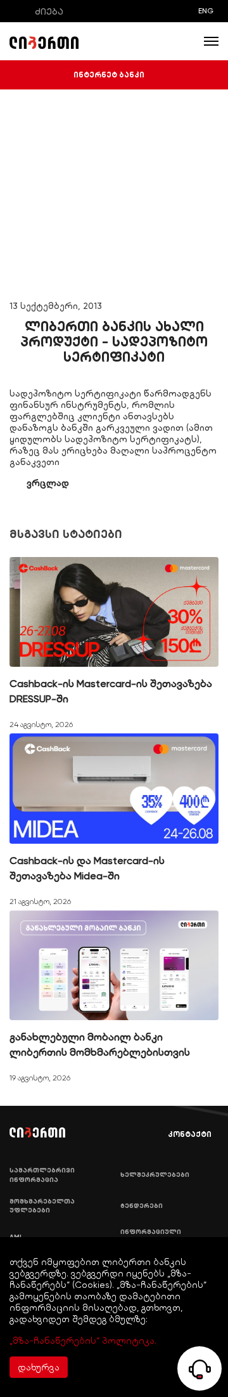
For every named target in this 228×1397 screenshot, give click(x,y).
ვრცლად (48, 483)
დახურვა (39, 1367)
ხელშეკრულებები (154, 1175)
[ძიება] (18, 11)
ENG (205, 10)
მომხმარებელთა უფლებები (42, 1206)
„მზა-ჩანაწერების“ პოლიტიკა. (83, 1340)
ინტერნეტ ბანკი (108, 74)
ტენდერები (141, 1206)
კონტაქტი (190, 1134)
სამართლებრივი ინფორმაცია (42, 1175)
